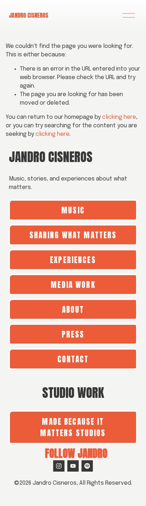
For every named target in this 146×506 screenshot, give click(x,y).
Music (73, 210)
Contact (73, 359)
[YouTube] (73, 466)
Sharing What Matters (73, 235)
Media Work (73, 284)
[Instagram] (58, 466)
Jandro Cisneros (28, 15)
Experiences (73, 260)
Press (73, 334)
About (73, 309)
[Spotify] (87, 466)
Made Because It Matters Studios (73, 427)
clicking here (119, 117)
